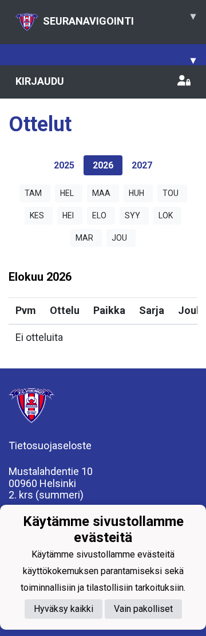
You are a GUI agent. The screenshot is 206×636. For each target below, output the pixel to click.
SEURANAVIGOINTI (119, 18)
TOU (171, 193)
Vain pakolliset (143, 608)
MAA (101, 193)
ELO (99, 215)
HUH (136, 193)
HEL (67, 193)
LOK (166, 215)
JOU (119, 237)
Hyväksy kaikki (63, 608)
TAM (33, 193)
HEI (68, 215)
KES (37, 215)
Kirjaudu (39, 81)
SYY (132, 215)
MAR (84, 237)
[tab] (64, 165)
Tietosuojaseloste (50, 445)
